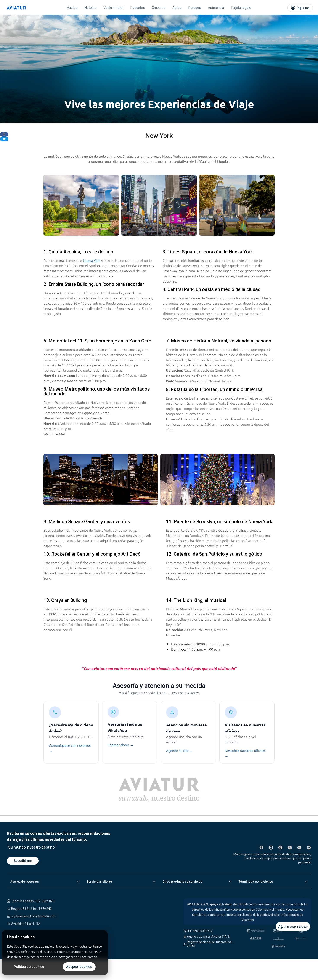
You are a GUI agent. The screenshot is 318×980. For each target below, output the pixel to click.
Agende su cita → (179, 750)
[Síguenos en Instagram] (271, 847)
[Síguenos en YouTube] (309, 847)
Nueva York (91, 260)
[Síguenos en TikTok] (280, 847)
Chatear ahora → (120, 744)
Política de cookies (29, 967)
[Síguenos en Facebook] (261, 847)
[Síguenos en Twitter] (290, 847)
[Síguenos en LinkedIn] (299, 847)
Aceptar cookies (79, 967)
